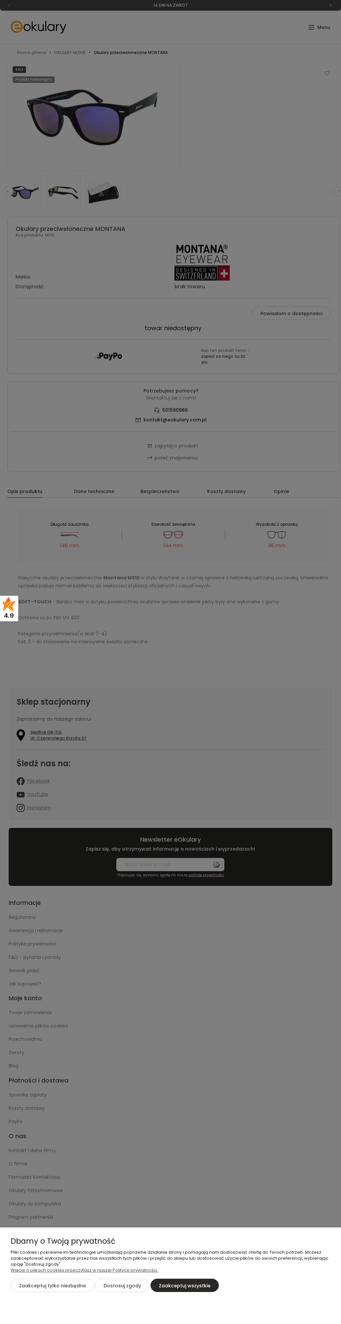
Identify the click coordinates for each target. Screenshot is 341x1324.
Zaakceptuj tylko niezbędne (52, 1285)
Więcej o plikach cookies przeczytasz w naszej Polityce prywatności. (84, 1270)
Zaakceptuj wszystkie (184, 1285)
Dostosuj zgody (122, 1285)
